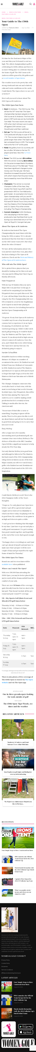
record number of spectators (14, 78)
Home (3, 12)
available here (7, 564)
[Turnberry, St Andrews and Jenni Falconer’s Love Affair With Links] (18, 730)
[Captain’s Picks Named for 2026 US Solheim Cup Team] (7, 881)
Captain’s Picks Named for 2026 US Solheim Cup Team (24, 880)
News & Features (15, 12)
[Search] (30, 4)
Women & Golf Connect (13, 956)
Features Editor (14, 28)
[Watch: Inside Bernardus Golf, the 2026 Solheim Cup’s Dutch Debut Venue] (7, 870)
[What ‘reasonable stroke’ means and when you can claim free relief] (7, 893)
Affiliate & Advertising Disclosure (11, 973)
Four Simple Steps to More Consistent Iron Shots (17, 850)
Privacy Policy (5, 960)
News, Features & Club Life (11, 18)
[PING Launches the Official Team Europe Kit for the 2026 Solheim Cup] (7, 859)
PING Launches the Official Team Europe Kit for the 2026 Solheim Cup (24, 859)
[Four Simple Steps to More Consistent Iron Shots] (18, 837)
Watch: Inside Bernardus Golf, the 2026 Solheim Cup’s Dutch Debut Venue (24, 870)
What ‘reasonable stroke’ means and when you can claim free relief (23, 892)
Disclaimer (4, 966)
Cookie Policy (5, 963)
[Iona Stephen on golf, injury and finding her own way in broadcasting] (18, 759)
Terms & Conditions (7, 969)
